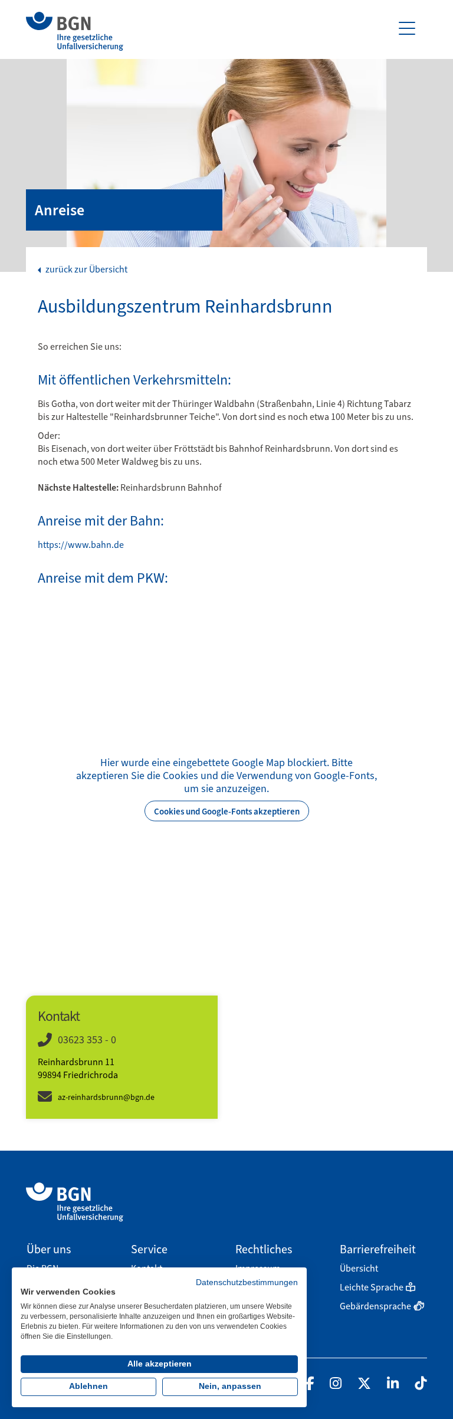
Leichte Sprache (371, 1287)
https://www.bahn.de (81, 544)
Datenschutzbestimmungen (247, 1282)
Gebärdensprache (375, 1306)
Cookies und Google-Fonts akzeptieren (227, 811)
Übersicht (359, 1268)
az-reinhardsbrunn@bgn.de (106, 1097)
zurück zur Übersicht (85, 269)
